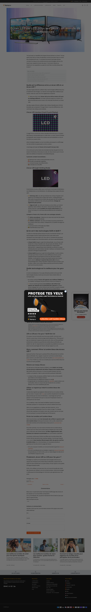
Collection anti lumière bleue (52, 319)
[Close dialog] (65, 291)
